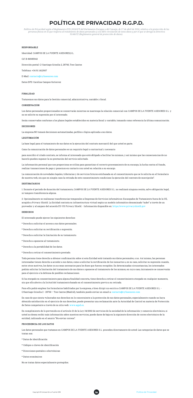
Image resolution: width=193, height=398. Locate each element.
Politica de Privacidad (146, 392)
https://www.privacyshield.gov (129, 206)
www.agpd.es (76, 305)
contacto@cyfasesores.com (44, 76)
